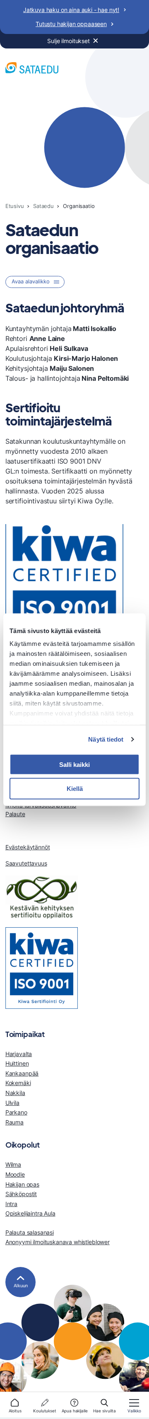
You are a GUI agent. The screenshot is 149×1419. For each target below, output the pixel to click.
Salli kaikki (74, 764)
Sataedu (43, 206)
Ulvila (12, 1102)
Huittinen (17, 1063)
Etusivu (14, 206)
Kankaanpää (21, 1073)
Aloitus (15, 1411)
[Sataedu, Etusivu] (31, 69)
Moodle (15, 1174)
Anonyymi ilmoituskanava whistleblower (57, 1241)
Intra (11, 1203)
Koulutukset (44, 1411)
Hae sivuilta (104, 1411)
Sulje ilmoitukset (68, 40)
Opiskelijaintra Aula (30, 1213)
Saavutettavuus (26, 863)
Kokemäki (18, 1082)
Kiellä (75, 788)
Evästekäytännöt (27, 847)
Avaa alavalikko (31, 281)
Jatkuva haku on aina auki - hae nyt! (71, 9)
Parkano (16, 1112)
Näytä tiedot (105, 739)
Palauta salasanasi (29, 1232)
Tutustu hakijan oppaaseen (71, 23)
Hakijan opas (22, 1184)
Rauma (14, 1122)
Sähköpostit (21, 1193)
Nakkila (15, 1092)
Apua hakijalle (75, 1411)
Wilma (13, 1164)
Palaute (15, 813)
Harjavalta (18, 1053)
